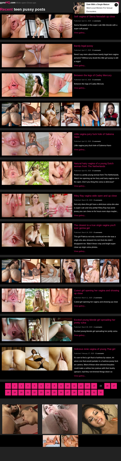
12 (81, 386)
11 (74, 386)
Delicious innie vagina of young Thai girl (94, 349)
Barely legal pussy (83, 46)
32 (101, 392)
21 (28, 392)
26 (61, 392)
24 (48, 392)
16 (107, 386)
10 (68, 386)
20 (21, 392)
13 (87, 386)
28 (74, 392)
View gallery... (80, 33)
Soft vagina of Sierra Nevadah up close (94, 16)
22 (34, 392)
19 (15, 392)
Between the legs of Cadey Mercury (93, 75)
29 (81, 392)
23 (41, 392)
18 (8, 392)
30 (87, 392)
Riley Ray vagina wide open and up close (95, 195)
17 (114, 386)
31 (94, 392)
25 (54, 392)
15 (101, 386)
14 (94, 386)
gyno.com (18, 2)
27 (68, 392)
